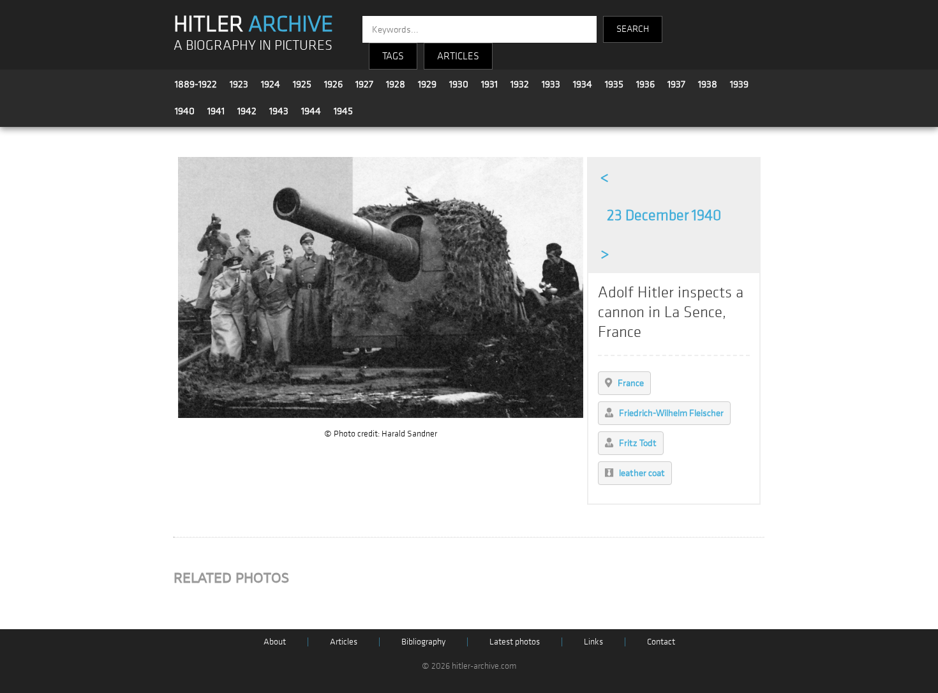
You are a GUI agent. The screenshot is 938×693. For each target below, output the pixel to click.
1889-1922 (196, 84)
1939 (739, 84)
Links (593, 642)
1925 (302, 84)
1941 (216, 111)
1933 (551, 84)
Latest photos (514, 642)
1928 (395, 84)
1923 (239, 84)
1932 (519, 84)
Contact (661, 642)
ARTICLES (458, 56)
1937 (676, 84)
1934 (582, 84)
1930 (458, 84)
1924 (270, 84)
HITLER (253, 24)
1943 (278, 111)
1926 (333, 84)
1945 (343, 111)
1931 (489, 84)
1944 (311, 111)
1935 (614, 84)
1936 (645, 84)
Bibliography (423, 642)
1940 (185, 111)
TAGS (393, 56)
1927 (364, 84)
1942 (247, 111)
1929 (427, 84)
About (275, 642)
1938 (707, 84)
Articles (343, 642)
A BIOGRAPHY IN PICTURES (253, 45)
